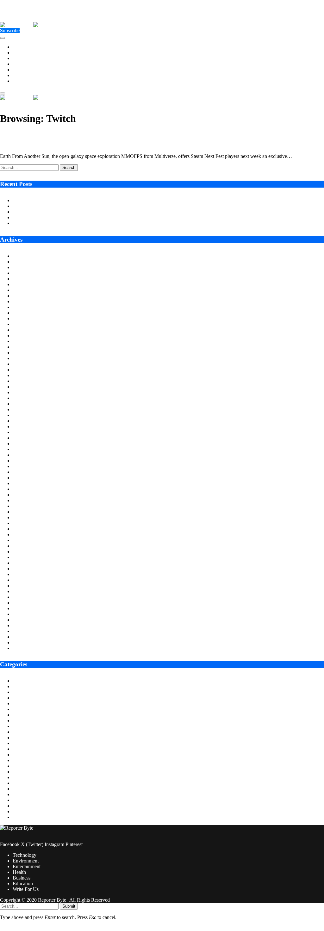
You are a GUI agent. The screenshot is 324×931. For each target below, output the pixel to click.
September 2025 (29, 312)
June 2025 (23, 330)
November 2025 (29, 301)
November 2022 (29, 506)
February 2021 (27, 625)
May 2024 (23, 403)
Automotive (24, 686)
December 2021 (29, 568)
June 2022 (23, 534)
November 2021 (29, 574)
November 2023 (29, 438)
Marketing (23, 771)
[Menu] (2, 38)
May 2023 (23, 472)
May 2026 (23, 267)
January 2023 (26, 494)
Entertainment (26, 58)
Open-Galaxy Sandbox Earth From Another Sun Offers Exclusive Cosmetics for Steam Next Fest (126, 134)
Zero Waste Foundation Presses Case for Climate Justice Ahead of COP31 (87, 211)
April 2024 (23, 409)
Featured (21, 732)
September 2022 (29, 517)
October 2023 (26, 443)
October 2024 (26, 375)
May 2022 (23, 540)
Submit (68, 906)
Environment (26, 52)
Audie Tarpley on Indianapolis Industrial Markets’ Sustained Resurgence (85, 200)
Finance (20, 737)
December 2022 (29, 500)
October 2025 (26, 307)
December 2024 (29, 364)
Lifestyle (21, 766)
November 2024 (29, 369)
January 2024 (26, 426)
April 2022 (23, 546)
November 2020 (29, 642)
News (18, 788)
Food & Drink (27, 743)
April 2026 (23, 273)
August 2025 (26, 318)
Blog (17, 692)
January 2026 (26, 290)
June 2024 (23, 398)
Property (21, 800)
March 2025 (25, 347)
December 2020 (29, 637)
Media (19, 777)
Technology (24, 47)
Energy (20, 715)
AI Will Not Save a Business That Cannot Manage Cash (69, 217)
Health (19, 64)
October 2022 (26, 511)
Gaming (21, 749)
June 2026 (23, 261)
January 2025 (26, 358)
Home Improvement (33, 760)
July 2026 (22, 256)
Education (23, 75)
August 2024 (26, 386)
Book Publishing (29, 697)
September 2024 (29, 381)
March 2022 (25, 551)
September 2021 (29, 585)
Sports (19, 805)
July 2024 (22, 392)
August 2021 (26, 591)
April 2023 (23, 477)
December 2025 (29, 295)
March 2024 (25, 415)
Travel (19, 817)
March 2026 (25, 278)
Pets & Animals (28, 794)
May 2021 (23, 608)
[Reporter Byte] (33, 24)
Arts (17, 680)
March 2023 (25, 483)
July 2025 (22, 324)
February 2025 (27, 352)
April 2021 (23, 614)
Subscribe (10, 30)
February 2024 (27, 420)
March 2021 (25, 619)
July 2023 (22, 460)
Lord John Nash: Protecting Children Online (57, 223)
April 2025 (23, 341)
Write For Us (26, 81)
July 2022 (22, 529)
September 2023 (29, 449)
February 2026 (27, 284)
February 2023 (27, 489)
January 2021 (26, 631)
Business (21, 69)
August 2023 (26, 455)
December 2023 (29, 432)
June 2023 (23, 466)
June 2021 (23, 602)
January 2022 (26, 563)
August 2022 (26, 523)
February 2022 (27, 557)
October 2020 (26, 648)
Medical (21, 783)
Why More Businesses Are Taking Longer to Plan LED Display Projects (85, 206)
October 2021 (26, 580)
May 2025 (23, 335)
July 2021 (22, 597)
